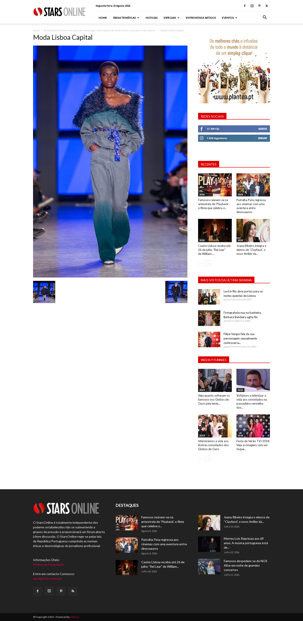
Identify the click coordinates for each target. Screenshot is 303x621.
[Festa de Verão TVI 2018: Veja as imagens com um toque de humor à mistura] (253, 425)
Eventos (228, 17)
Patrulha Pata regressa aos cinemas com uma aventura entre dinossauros (164, 544)
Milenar (74, 617)
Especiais (170, 17)
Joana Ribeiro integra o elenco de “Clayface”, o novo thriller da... (251, 250)
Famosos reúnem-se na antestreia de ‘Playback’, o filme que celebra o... (213, 204)
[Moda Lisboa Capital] (110, 276)
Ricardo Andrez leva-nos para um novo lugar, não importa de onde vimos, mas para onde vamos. (100, 30)
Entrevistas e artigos (201, 17)
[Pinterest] (259, 6)
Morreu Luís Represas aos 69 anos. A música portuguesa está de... (246, 543)
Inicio (36, 30)
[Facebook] (244, 6)
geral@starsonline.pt (47, 578)
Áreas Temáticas (124, 17)
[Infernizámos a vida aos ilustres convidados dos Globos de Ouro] (215, 425)
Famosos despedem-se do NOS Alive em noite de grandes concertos (245, 565)
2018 (240, 435)
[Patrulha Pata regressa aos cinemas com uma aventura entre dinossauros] (253, 184)
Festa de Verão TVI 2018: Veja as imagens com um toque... (253, 445)
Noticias (151, 17)
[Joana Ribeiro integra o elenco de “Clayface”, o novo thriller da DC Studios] (253, 230)
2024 (202, 390)
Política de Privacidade (48, 564)
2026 (202, 194)
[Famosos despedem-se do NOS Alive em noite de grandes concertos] (209, 566)
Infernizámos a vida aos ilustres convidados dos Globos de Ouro (213, 445)
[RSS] (266, 6)
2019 (202, 435)
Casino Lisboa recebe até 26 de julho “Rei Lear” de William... (214, 250)
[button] (264, 18)
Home (103, 17)
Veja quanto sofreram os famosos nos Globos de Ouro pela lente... (214, 399)
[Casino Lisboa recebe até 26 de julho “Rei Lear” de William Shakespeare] (215, 230)
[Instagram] (252, 6)
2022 (240, 390)
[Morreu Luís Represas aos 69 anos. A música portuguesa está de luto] (209, 544)
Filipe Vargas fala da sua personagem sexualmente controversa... (240, 338)
